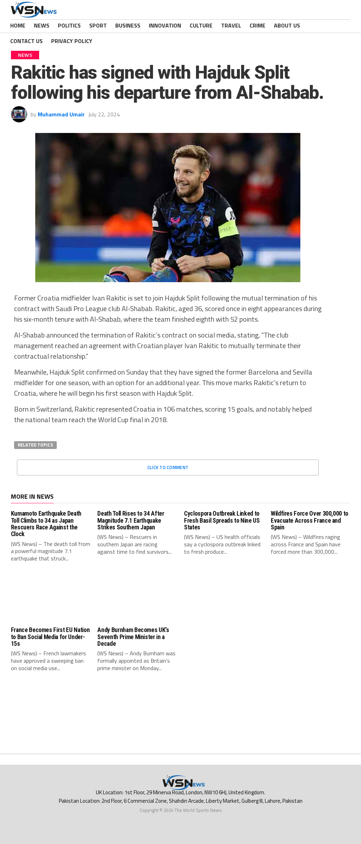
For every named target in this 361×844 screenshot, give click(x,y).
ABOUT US (287, 25)
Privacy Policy (71, 41)
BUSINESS (127, 25)
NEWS (41, 25)
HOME (17, 25)
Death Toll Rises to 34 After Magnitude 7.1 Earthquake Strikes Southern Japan (130, 520)
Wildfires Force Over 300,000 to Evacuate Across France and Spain (309, 520)
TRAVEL (231, 25)
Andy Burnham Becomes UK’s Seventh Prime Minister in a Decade (133, 636)
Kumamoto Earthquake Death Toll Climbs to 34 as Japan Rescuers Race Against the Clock (46, 524)
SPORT (98, 25)
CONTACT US (26, 41)
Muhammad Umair (61, 114)
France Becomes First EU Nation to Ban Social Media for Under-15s (50, 636)
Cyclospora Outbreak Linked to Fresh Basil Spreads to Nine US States (221, 520)
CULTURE (201, 25)
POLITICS (69, 25)
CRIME (257, 25)
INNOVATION (165, 25)
